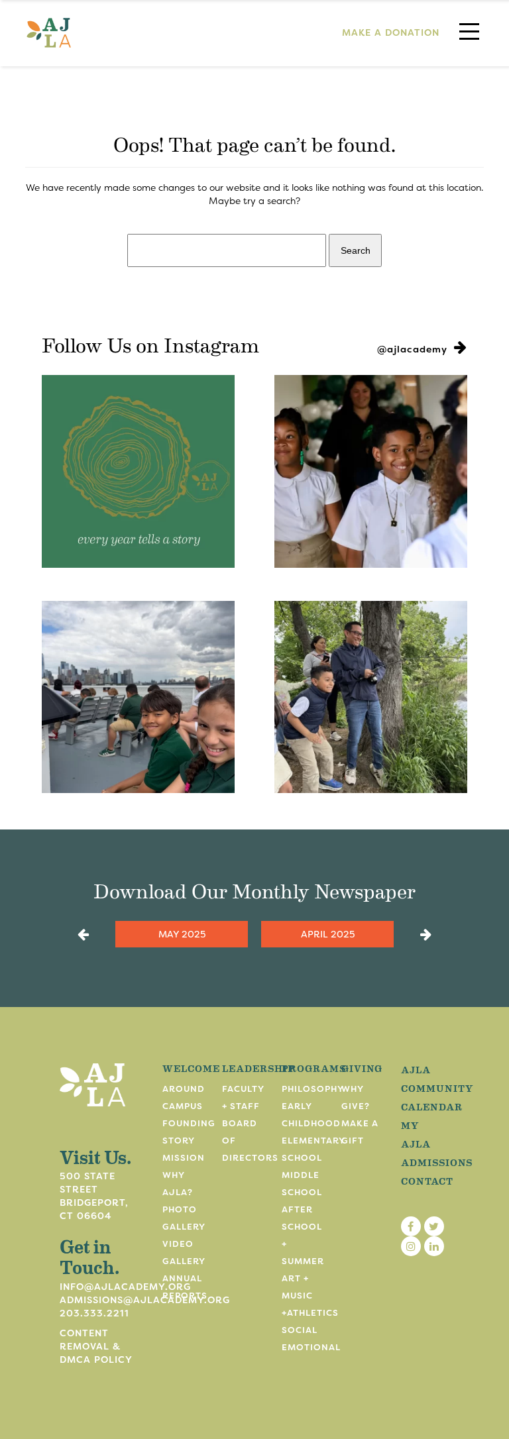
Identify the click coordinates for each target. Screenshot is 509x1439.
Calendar (432, 1106)
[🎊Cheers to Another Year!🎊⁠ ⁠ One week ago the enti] (370, 471)
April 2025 (328, 934)
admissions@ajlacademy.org (145, 1300)
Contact (427, 1180)
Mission (183, 1157)
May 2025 (181, 934)
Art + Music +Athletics (310, 1295)
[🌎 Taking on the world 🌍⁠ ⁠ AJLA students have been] (138, 697)
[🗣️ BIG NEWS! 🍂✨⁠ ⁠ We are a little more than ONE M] (138, 471)
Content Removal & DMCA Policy (96, 1346)
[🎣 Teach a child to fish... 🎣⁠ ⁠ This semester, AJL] (370, 697)
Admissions (437, 1162)
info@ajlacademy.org (125, 1287)
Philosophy (313, 1088)
